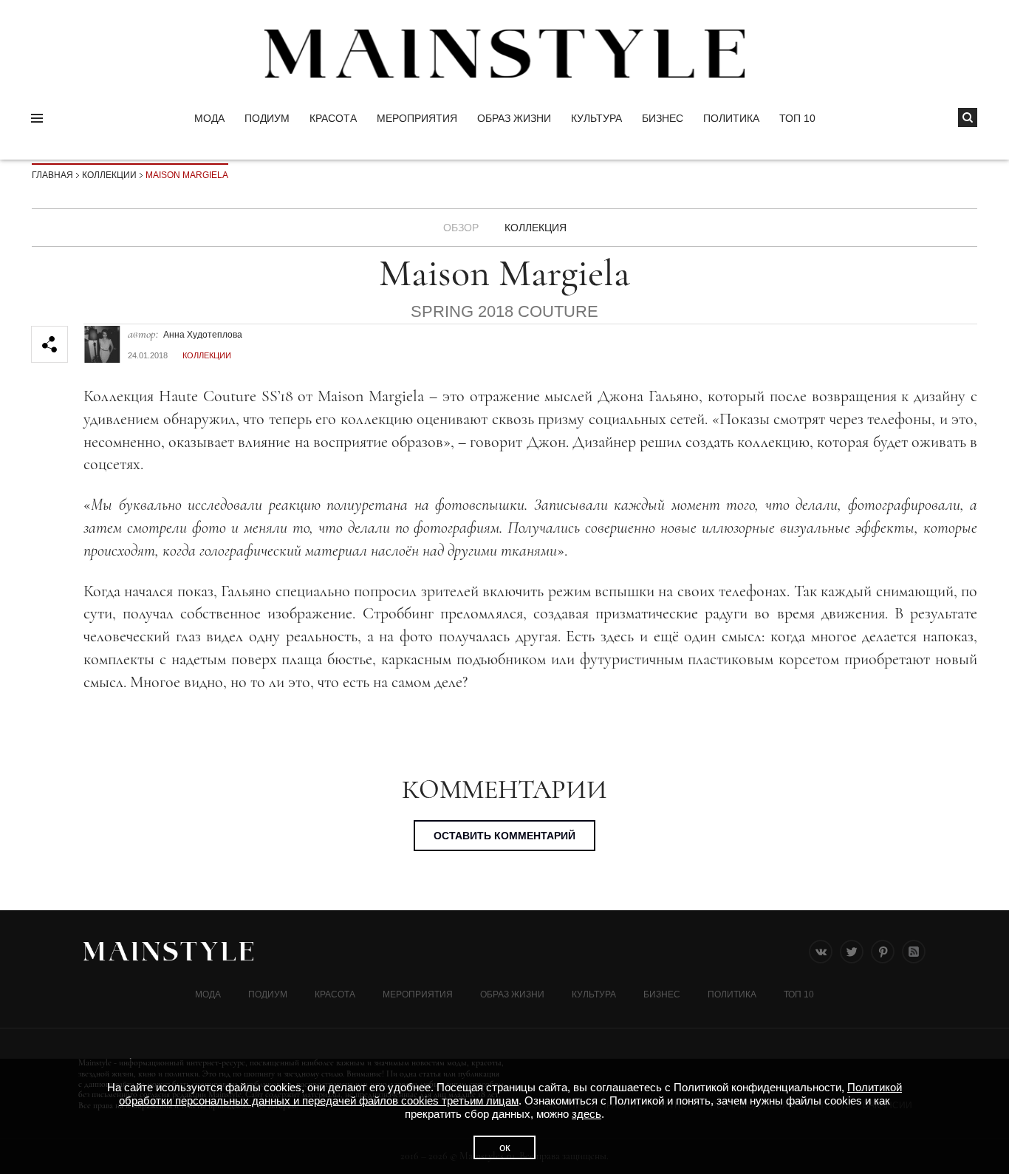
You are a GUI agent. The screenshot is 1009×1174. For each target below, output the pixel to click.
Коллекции (109, 175)
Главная (52, 175)
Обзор (461, 227)
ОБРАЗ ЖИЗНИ (514, 118)
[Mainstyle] (504, 54)
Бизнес (662, 118)
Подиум (267, 118)
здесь (586, 1114)
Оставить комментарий (504, 836)
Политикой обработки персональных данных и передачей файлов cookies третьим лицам (510, 1094)
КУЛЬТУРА (596, 118)
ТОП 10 (797, 118)
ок (504, 1147)
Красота (333, 118)
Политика (731, 118)
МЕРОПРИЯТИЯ (417, 118)
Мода (209, 118)
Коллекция (535, 227)
